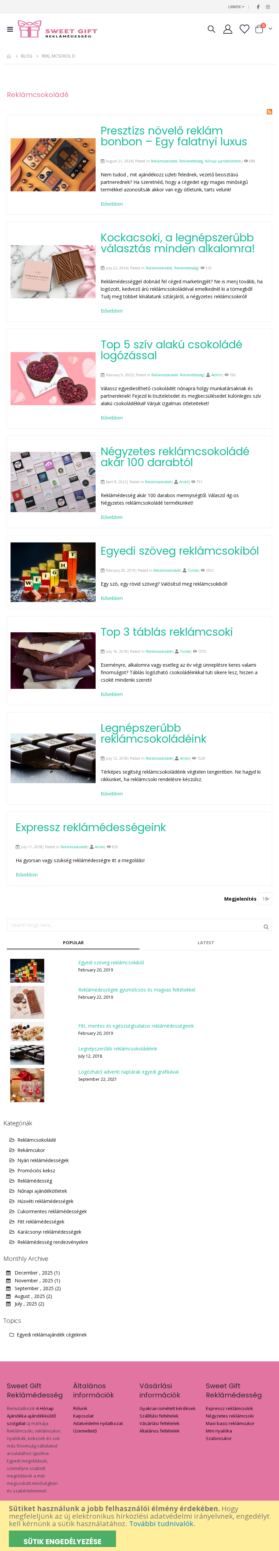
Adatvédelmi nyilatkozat (98, 1423)
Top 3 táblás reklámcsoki (167, 631)
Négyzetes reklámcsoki (230, 1416)
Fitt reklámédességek (40, 1221)
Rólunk (80, 1408)
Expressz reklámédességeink (91, 827)
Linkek (234, 6)
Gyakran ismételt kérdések (168, 1408)
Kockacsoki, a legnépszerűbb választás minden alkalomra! (178, 243)
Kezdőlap (9, 56)
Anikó (183, 481)
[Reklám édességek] (57, 28)
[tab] (73, 942)
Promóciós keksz (36, 1170)
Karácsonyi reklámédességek (49, 1232)
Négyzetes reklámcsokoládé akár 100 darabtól (175, 457)
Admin (216, 375)
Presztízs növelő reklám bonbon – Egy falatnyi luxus (174, 136)
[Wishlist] (244, 29)
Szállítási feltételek (159, 1416)
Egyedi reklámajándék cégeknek (51, 1334)
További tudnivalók (161, 1523)
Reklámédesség (191, 161)
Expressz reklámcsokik (229, 1408)
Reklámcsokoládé (164, 161)
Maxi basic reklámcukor (230, 1423)
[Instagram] (267, 6)
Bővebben (112, 204)
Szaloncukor (219, 1438)
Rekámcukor (31, 1150)
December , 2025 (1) (35, 1272)
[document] (140, 1526)
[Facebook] (258, 6)
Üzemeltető (85, 1431)
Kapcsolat (83, 1416)
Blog (26, 56)
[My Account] (227, 29)
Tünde (193, 570)
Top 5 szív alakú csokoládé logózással (171, 350)
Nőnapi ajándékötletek (223, 161)
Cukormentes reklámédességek (52, 1211)
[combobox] (139, 925)
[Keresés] (266, 926)
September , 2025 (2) (36, 1288)
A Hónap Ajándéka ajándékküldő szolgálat (31, 1415)
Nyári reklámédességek (43, 1160)
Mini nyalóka (219, 1431)
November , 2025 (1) (35, 1280)
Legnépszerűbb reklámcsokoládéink (154, 733)
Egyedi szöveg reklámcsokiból (180, 550)
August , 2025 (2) (31, 1296)
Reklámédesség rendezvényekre (52, 1242)
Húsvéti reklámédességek (45, 1201)
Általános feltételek (160, 1431)
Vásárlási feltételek (160, 1423)
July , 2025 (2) (27, 1303)
